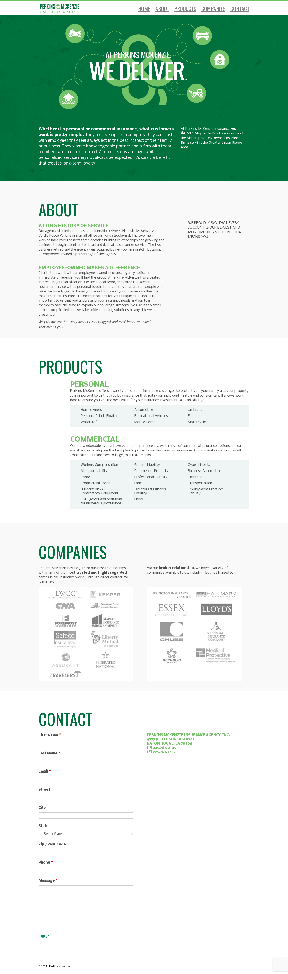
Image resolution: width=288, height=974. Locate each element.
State (43, 826)
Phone (46, 863)
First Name (50, 735)
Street (44, 790)
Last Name (49, 754)
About (162, 8)
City (42, 808)
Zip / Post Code (52, 845)
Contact (239, 8)
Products (185, 8)
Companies (213, 8)
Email (45, 772)
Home (144, 8)
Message (48, 881)
